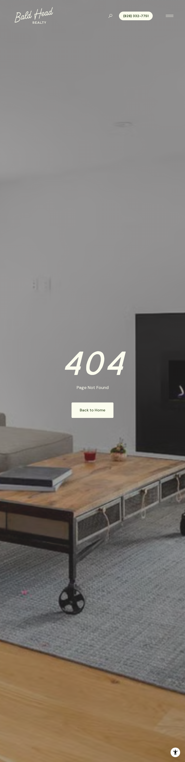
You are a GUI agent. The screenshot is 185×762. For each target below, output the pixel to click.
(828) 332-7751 (136, 16)
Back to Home (92, 410)
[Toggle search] (110, 16)
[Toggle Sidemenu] (169, 16)
